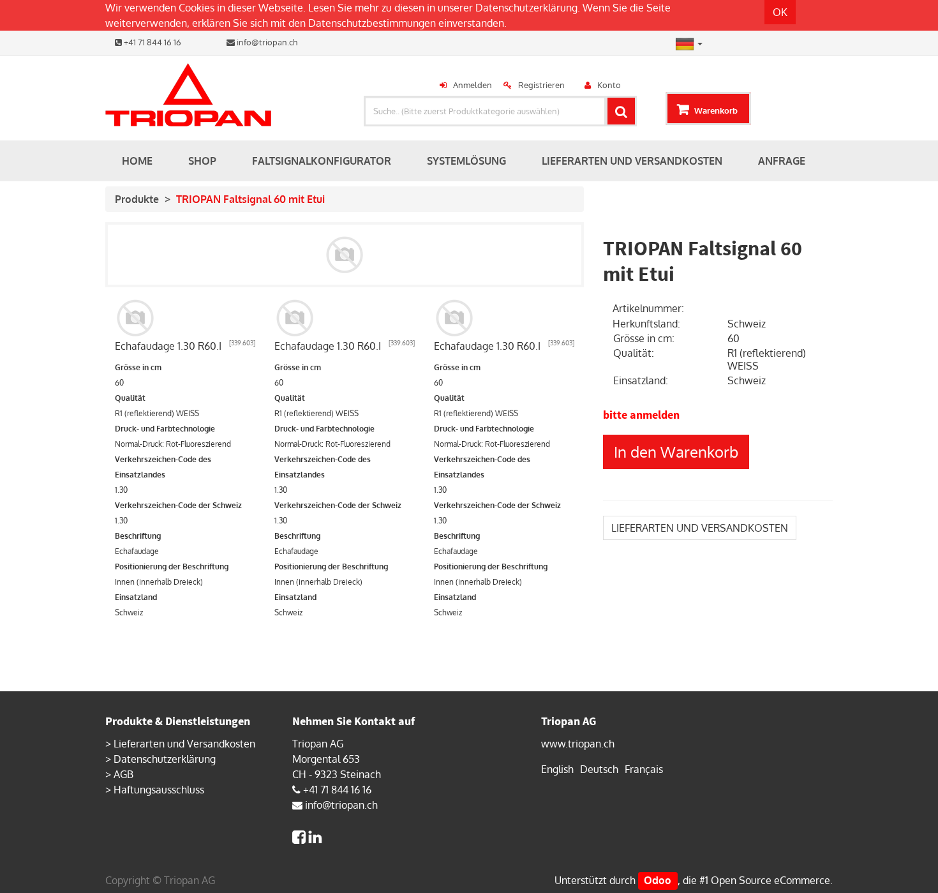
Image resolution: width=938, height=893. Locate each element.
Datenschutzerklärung (526, 7)
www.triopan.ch (577, 743)
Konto (609, 85)
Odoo (657, 880)
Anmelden (472, 85)
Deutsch (599, 769)
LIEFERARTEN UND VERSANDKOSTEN (699, 528)
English (557, 769)
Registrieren (541, 85)
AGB (123, 774)
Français (644, 769)
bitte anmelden (641, 414)
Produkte (137, 199)
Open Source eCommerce (770, 880)
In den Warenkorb (676, 452)
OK (780, 12)
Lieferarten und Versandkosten (184, 743)
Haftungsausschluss (159, 789)
